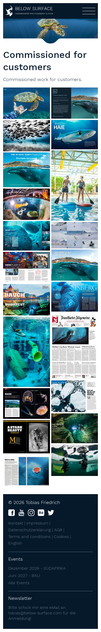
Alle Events (19, 582)
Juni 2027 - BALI (24, 575)
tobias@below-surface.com (35, 612)
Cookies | (62, 536)
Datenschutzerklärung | (31, 529)
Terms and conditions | (31, 536)
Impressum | (38, 523)
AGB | (59, 529)
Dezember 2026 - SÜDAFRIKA (37, 568)
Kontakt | (17, 523)
